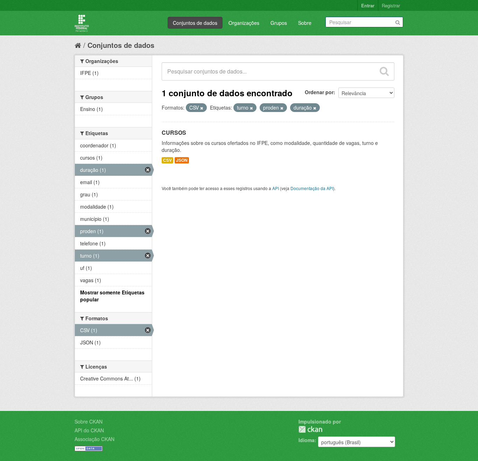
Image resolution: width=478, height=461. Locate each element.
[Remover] (201, 108)
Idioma (306, 439)
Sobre (304, 22)
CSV (167, 160)
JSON (182, 160)
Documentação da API (311, 188)
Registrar (391, 5)
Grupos (278, 22)
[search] (384, 71)
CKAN (310, 429)
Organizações (244, 22)
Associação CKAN (94, 438)
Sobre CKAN (89, 421)
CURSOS (174, 132)
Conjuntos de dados (195, 22)
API (275, 188)
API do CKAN (89, 430)
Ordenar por (319, 92)
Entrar (367, 5)
